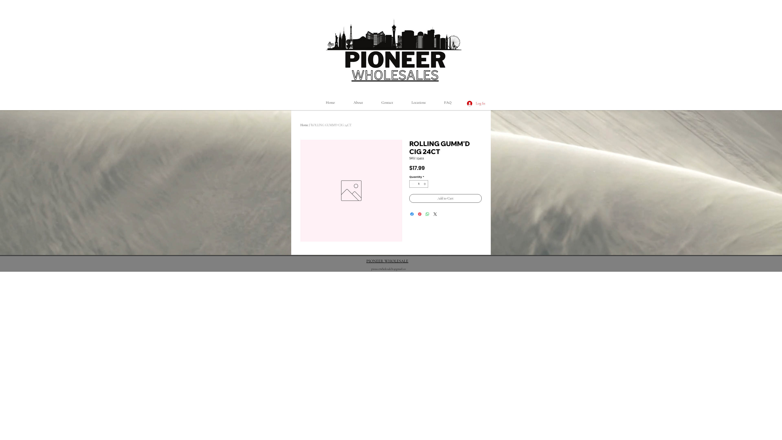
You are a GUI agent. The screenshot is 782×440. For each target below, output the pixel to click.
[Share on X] (435, 214)
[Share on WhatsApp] (427, 214)
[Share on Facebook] (412, 214)
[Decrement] (412, 183)
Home (304, 125)
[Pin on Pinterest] (419, 214)
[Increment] (425, 183)
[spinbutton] (419, 183)
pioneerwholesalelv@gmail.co (388, 269)
